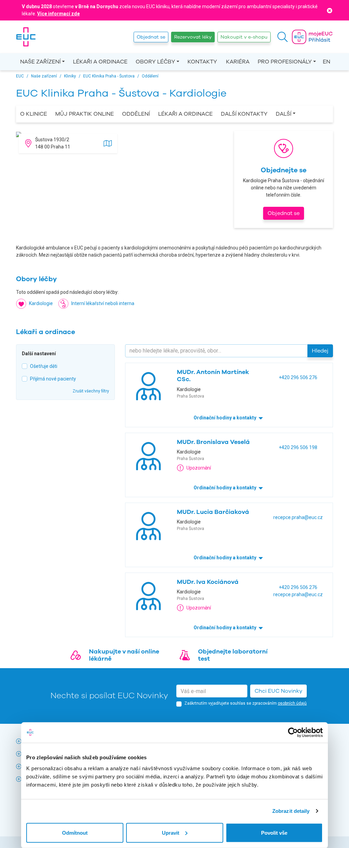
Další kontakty (244, 114)
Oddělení (136, 114)
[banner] (25, 36)
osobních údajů (292, 703)
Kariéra (237, 62)
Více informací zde (58, 13)
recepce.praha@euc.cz (298, 517)
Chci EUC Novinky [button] (278, 691)
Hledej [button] (320, 351)
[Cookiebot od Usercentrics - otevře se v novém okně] (293, 733)
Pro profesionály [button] (285, 62)
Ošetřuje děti (43, 366)
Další (283, 114)
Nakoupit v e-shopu (244, 37)
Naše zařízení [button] (40, 62)
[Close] (330, 10)
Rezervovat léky (193, 37)
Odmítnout (75, 832)
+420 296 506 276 (298, 377)
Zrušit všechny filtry (91, 391)
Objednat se (151, 37)
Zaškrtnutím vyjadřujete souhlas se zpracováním (245, 703)
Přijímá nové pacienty (53, 379)
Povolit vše (274, 832)
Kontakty (202, 62)
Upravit (170, 832)
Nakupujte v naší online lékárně (124, 655)
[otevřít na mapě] (108, 142)
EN (326, 62)
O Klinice (33, 114)
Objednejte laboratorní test (233, 655)
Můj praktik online (84, 114)
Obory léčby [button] (155, 62)
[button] (282, 37)
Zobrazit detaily (291, 811)
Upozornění (198, 468)
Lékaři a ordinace (100, 62)
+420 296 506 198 (298, 447)
